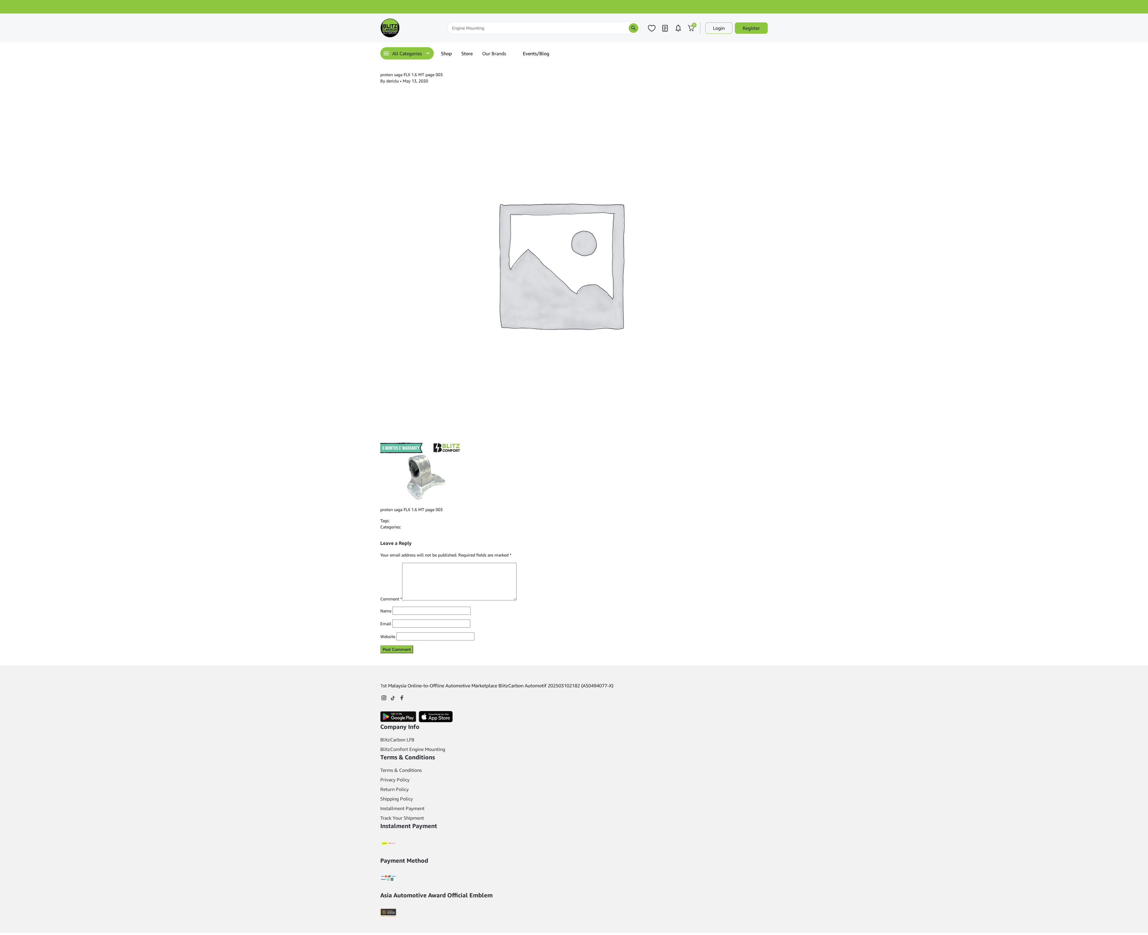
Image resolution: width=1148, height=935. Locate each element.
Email (385, 623)
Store (467, 53)
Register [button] (751, 28)
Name (385, 610)
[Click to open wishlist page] (652, 28)
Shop (446, 53)
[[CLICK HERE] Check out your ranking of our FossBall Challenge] (574, 6)
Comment (391, 598)
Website (387, 636)
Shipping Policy (396, 799)
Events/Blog (536, 53)
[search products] (633, 28)
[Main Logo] (410, 28)
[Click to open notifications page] (678, 28)
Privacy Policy (395, 780)
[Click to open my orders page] (665, 28)
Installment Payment (402, 808)
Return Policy (394, 789)
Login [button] (719, 28)
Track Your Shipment (402, 818)
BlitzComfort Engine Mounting (412, 749)
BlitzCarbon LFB (397, 740)
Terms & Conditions (401, 770)
